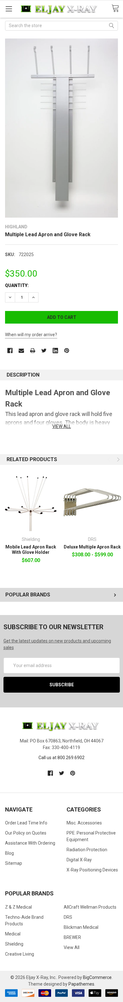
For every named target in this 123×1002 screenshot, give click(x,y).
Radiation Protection (87, 849)
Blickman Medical (81, 927)
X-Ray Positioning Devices (92, 869)
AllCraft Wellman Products (90, 907)
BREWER (72, 937)
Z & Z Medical (18, 907)
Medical (12, 933)
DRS (68, 917)
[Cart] (117, 8)
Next (117, 459)
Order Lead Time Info (26, 822)
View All (71, 947)
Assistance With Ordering (30, 843)
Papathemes (81, 984)
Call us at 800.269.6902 (61, 757)
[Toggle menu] (8, 8)
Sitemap (13, 863)
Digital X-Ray (79, 859)
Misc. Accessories (84, 822)
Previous (109, 459)
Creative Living (19, 954)
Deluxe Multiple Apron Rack (92, 546)
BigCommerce (97, 977)
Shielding (14, 943)
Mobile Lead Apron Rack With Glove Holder (30, 549)
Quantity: (17, 285)
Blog (9, 853)
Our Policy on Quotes (25, 832)
